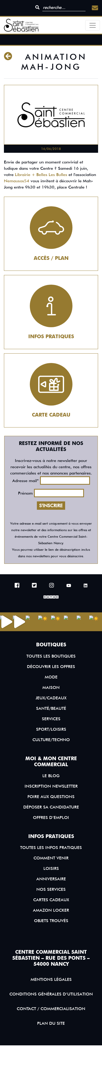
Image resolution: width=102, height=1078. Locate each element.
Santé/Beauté (51, 708)
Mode (51, 677)
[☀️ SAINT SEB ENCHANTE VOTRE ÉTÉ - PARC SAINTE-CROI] (57, 622)
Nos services (51, 889)
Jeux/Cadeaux (51, 697)
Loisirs (51, 868)
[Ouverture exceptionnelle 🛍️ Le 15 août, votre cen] (83, 622)
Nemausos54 (16, 180)
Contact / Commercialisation (51, 1008)
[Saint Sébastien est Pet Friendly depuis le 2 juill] (6, 622)
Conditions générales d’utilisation (51, 994)
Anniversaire (51, 878)
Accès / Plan (51, 258)
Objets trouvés (51, 920)
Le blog (51, 775)
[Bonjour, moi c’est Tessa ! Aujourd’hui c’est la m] (19, 622)
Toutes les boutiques (51, 656)
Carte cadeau (51, 415)
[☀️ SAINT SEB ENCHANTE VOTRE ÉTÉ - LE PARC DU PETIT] (44, 622)
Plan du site (51, 1023)
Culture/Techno (51, 739)
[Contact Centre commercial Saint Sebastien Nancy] (95, 8)
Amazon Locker (51, 910)
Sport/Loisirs (51, 729)
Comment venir (51, 858)
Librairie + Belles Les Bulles (41, 174)
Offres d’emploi (51, 817)
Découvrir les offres (51, 666)
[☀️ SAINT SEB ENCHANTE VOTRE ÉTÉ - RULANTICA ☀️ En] (95, 622)
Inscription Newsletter (51, 786)
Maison (51, 687)
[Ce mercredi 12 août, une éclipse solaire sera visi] (70, 622)
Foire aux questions (51, 796)
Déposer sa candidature (51, 807)
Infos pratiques (51, 336)
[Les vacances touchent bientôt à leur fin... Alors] (32, 622)
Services (51, 718)
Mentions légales (51, 979)
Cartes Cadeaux (51, 899)
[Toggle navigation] (92, 25)
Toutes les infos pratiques (51, 847)
